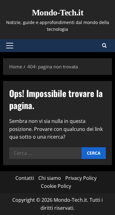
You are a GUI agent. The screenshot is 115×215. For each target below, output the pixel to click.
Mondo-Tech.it (57, 12)
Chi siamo (49, 178)
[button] (9, 45)
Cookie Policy (56, 186)
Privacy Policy (81, 178)
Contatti (24, 178)
